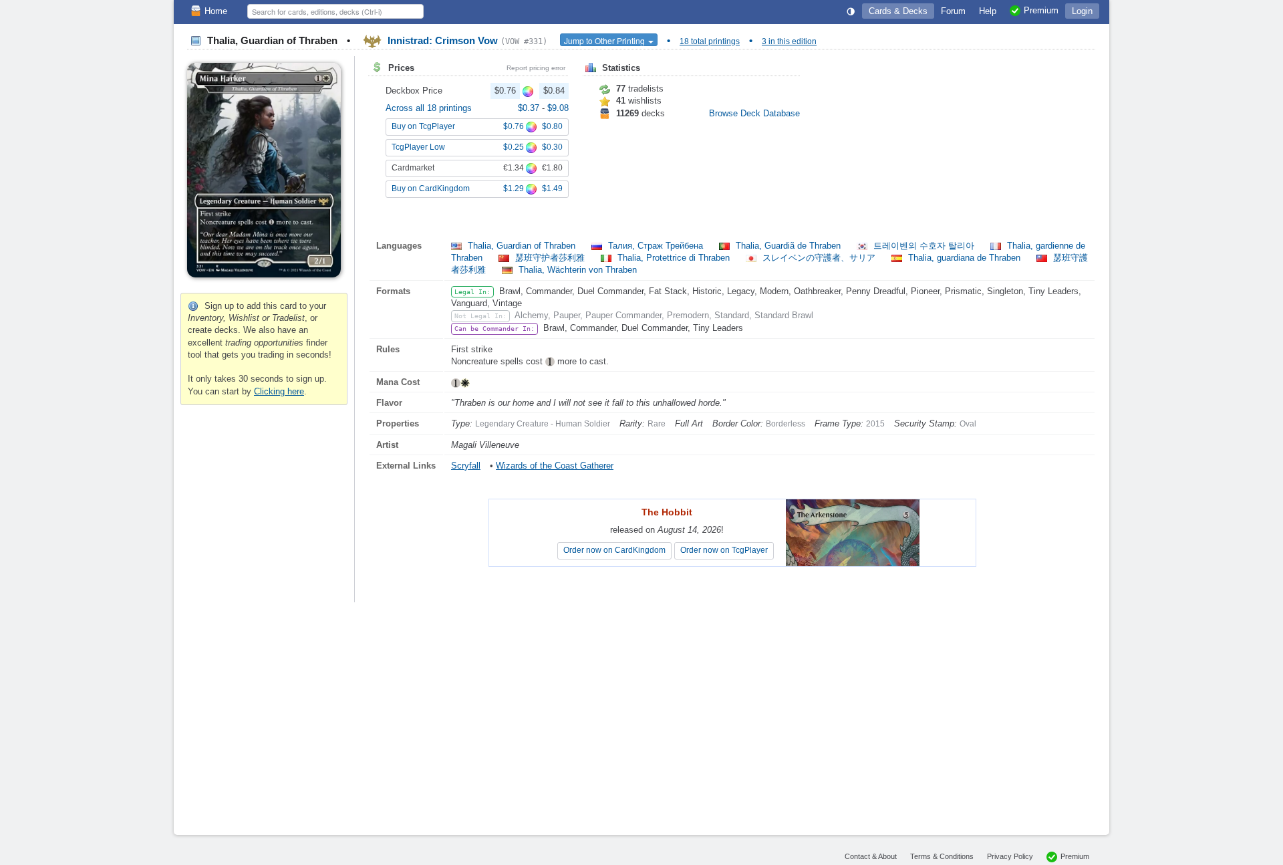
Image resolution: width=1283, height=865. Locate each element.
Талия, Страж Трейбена (655, 246)
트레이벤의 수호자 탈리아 (924, 246)
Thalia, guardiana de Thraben (964, 258)
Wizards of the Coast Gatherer (554, 466)
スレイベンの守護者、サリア (819, 258)
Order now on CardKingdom (614, 550)
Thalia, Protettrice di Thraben (673, 258)
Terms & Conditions (942, 856)
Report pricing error (536, 68)
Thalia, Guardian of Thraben (521, 246)
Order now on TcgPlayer (724, 550)
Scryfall (465, 466)
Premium (1074, 856)
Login (1082, 11)
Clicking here (279, 391)
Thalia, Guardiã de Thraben (788, 246)
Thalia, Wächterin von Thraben (576, 270)
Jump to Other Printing (605, 40)
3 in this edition (789, 41)
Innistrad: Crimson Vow (466, 40)
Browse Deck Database (754, 113)
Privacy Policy (1010, 856)
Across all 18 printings (429, 108)
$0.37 (530, 108)
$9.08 (558, 108)
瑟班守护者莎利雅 (550, 258)
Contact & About (871, 856)
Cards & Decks (898, 11)
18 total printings (710, 41)
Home (215, 11)
